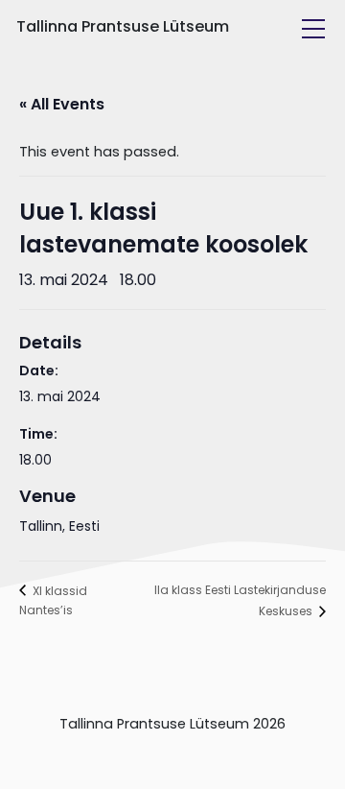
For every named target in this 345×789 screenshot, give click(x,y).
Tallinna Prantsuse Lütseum (122, 26)
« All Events (61, 104)
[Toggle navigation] (313, 29)
